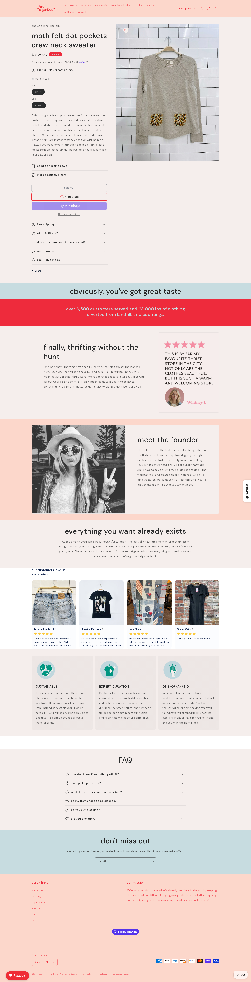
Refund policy (86, 974)
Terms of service (102, 974)
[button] (122, 5)
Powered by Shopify (68, 974)
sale (34, 920)
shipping (36, 896)
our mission (38, 890)
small (40, 92)
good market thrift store (49, 974)
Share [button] (38, 270)
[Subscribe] (152, 861)
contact (36, 914)
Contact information (121, 974)
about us (36, 908)
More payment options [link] (69, 214)
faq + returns (38, 902)
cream (40, 106)
